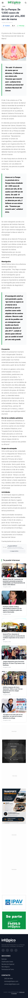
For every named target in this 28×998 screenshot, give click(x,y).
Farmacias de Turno (8, 969)
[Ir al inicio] (14, 2)
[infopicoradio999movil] (14, 920)
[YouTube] (16, 950)
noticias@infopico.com (11, 981)
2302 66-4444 (8, 978)
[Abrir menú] (3, 3)
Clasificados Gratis (7, 961)
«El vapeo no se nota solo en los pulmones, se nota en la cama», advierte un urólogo (13, 716)
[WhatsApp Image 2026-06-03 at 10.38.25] (14, 806)
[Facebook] (3, 950)
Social (3, 6)
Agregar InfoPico (14, 551)
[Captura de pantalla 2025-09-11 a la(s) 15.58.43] (14, 751)
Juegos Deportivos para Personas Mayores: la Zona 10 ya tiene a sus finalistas (13, 663)
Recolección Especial (8, 964)
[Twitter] (11, 950)
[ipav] (14, 902)
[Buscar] (25, 3)
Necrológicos (6, 967)
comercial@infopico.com (11, 984)
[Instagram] (7, 950)
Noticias (4, 959)
